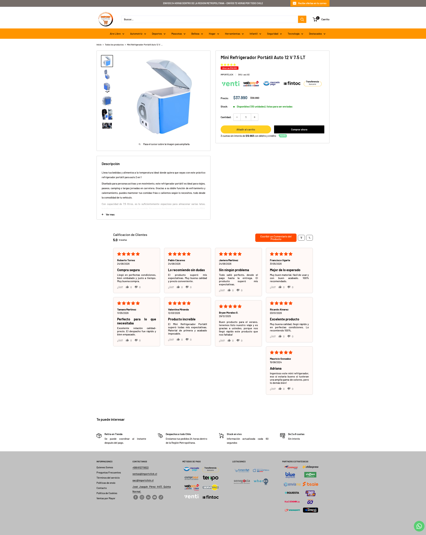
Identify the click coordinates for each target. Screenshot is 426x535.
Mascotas (176, 33)
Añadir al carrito (245, 129)
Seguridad (272, 33)
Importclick (227, 74)
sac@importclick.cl (143, 480)
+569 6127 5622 (140, 467)
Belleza (195, 33)
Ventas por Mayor (106, 498)
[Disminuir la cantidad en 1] (236, 117)
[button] (228, 64)
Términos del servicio (108, 477)
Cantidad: (226, 117)
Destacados (315, 33)
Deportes (157, 33)
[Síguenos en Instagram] (142, 497)
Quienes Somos (105, 467)
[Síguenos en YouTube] (154, 497)
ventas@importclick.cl (144, 473)
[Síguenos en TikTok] (161, 497)
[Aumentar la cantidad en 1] (254, 117)
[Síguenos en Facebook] (135, 497)
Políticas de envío (106, 482)
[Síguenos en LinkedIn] (148, 497)
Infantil (254, 33)
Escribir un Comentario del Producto (276, 238)
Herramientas (232, 33)
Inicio (99, 44)
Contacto (102, 487)
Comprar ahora (299, 129)
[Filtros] (301, 238)
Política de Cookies (107, 493)
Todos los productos (114, 44)
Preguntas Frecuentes (109, 472)
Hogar (212, 33)
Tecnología (294, 33)
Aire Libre (115, 33)
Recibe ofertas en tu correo (312, 3)
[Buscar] (302, 19)
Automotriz (136, 33)
